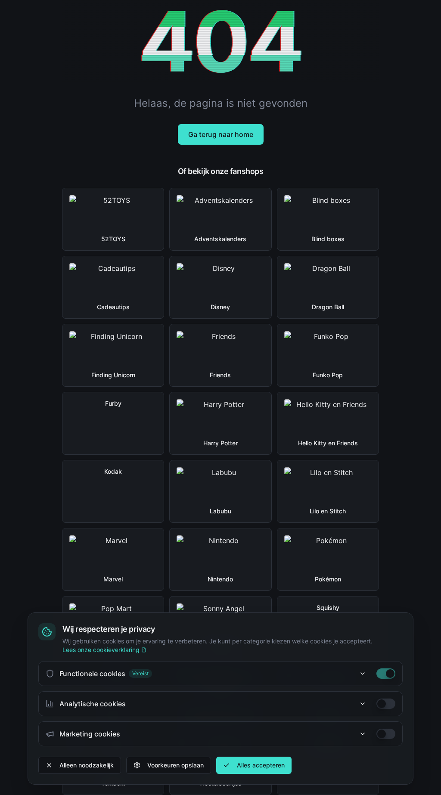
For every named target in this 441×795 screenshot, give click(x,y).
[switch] (385, 673)
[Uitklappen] (362, 673)
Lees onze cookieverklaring (101, 649)
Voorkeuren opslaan (175, 765)
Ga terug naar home (220, 134)
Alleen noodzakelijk (86, 765)
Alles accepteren (261, 765)
